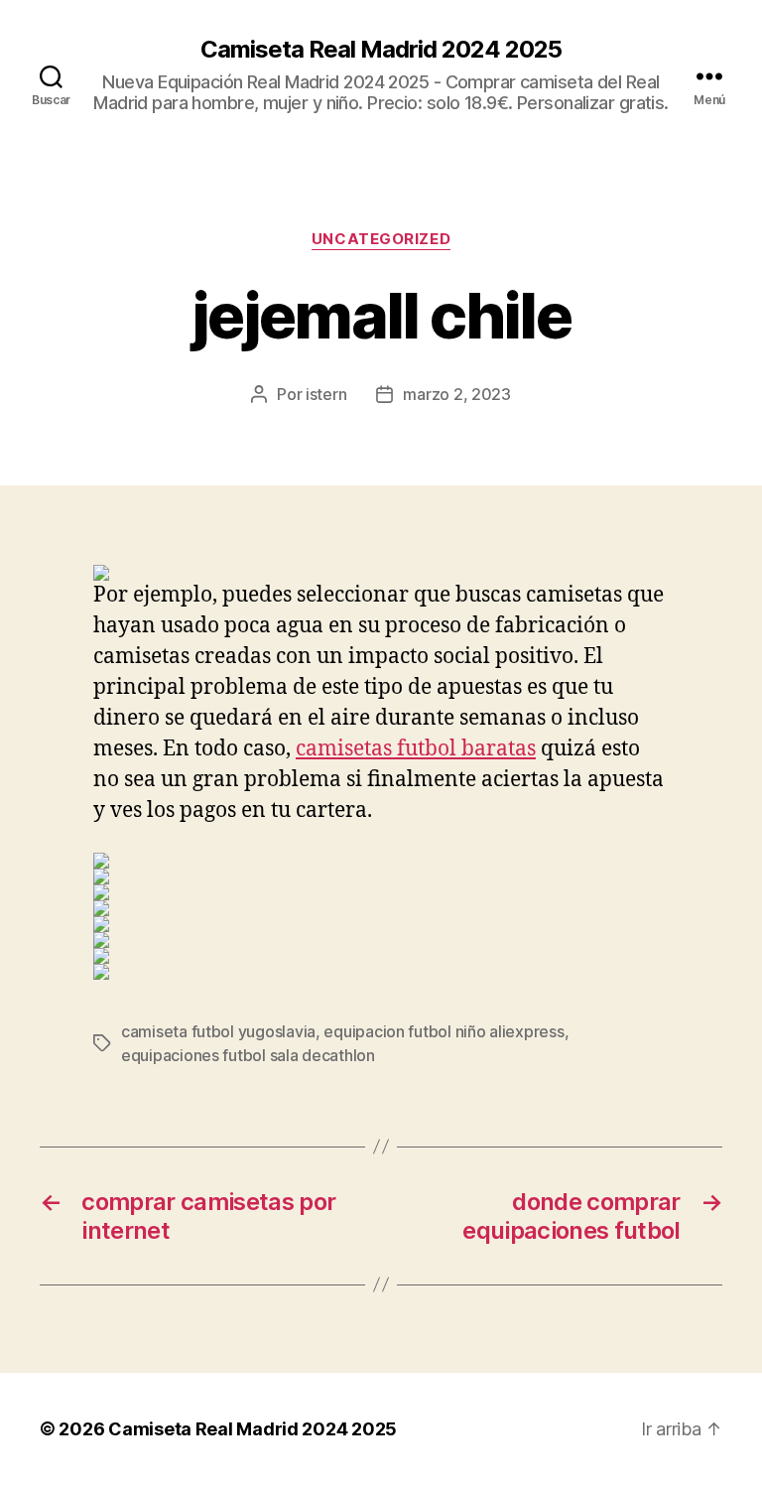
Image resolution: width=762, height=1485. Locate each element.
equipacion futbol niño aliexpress (443, 1031)
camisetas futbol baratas (416, 749)
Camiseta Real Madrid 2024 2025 (381, 50)
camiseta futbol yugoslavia (218, 1031)
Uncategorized (381, 239)
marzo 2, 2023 (457, 394)
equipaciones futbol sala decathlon (248, 1055)
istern (326, 394)
